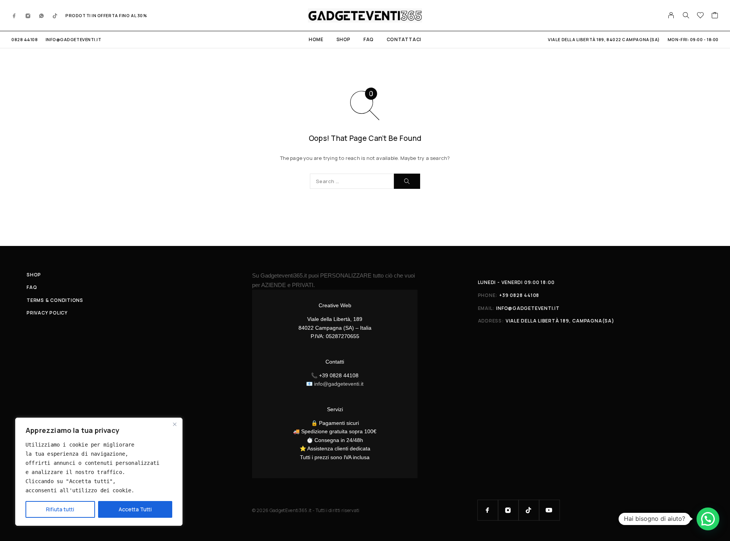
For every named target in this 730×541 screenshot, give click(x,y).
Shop (343, 39)
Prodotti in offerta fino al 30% (106, 15)
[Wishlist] (700, 16)
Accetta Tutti (135, 509)
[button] (708, 518)
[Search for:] (352, 181)
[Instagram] (28, 15)
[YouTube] (549, 510)
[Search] (686, 15)
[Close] (174, 424)
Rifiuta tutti (60, 509)
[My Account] (671, 15)
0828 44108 (24, 39)
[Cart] (715, 16)
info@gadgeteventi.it (74, 39)
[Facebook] (14, 15)
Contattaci (404, 39)
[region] (98, 472)
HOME (316, 39)
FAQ (368, 39)
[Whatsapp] (41, 15)
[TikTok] (55, 15)
